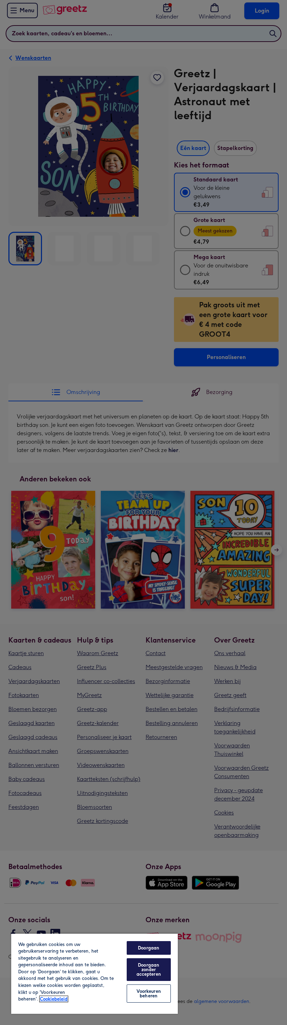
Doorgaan (148, 948)
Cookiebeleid (54, 999)
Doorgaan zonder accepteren (148, 969)
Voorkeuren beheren (148, 993)
